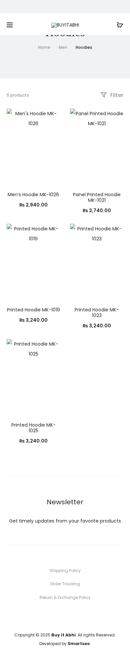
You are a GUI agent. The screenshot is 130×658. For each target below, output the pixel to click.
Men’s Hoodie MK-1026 (33, 194)
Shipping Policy (65, 570)
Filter (116, 95)
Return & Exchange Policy (65, 597)
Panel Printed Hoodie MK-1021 (97, 197)
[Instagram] (72, 616)
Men (63, 47)
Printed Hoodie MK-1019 (33, 309)
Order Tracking (65, 584)
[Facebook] (58, 616)
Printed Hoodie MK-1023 (97, 312)
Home (44, 47)
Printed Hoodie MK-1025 (33, 428)
